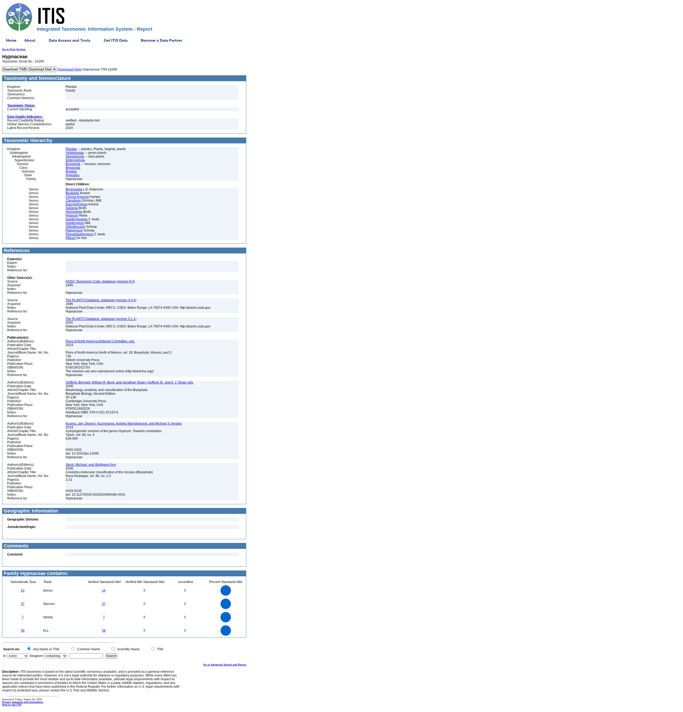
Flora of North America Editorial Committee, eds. (100, 341)
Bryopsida (73, 168)
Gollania (72, 208)
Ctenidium (73, 200)
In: (5, 656)
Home (11, 40)
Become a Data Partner (161, 40)
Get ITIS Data (116, 40)
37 (23, 604)
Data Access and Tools (69, 40)
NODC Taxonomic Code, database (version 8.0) (100, 281)
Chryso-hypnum (77, 197)
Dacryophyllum (77, 204)
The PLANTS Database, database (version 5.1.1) (101, 319)
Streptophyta (75, 156)
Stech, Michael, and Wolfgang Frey (91, 465)
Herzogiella (74, 212)
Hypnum (72, 215)
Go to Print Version (14, 49)
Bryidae (71, 171)
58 (23, 630)
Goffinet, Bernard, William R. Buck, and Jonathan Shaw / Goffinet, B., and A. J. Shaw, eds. (130, 382)
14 (23, 590)
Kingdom (36, 656)
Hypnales (73, 175)
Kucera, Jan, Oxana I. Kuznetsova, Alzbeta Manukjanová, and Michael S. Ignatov (124, 423)
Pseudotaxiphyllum (79, 234)
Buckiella (72, 193)
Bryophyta (73, 164)
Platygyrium (74, 230)
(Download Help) (69, 69)
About (29, 40)
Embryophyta (75, 160)
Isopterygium (75, 223)
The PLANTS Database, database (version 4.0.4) (101, 300)
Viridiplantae (75, 153)
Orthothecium (75, 227)
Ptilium (71, 238)
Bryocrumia (74, 189)
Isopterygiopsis (77, 219)
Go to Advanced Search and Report (224, 664)
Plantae (71, 149)
